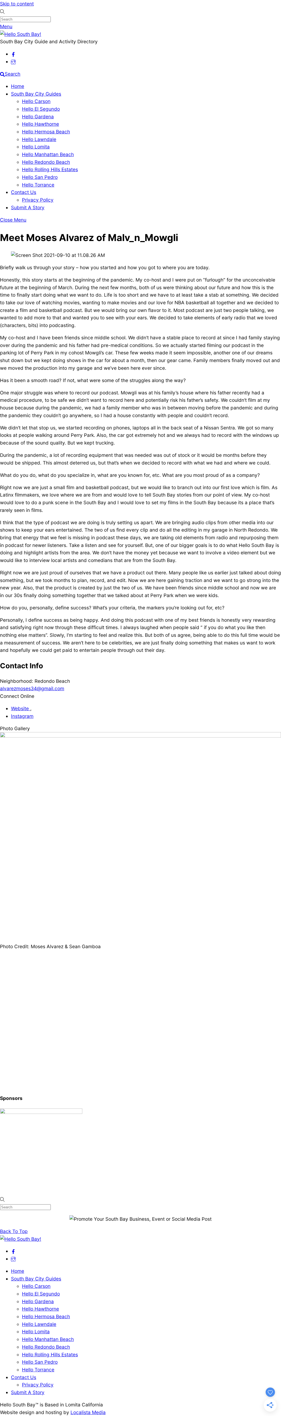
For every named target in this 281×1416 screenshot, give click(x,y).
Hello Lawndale (39, 139)
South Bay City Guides (36, 94)
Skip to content (17, 4)
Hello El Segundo (41, 109)
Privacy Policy (38, 200)
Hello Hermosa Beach (46, 131)
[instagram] (13, 61)
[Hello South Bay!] (20, 34)
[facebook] (13, 54)
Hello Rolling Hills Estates (50, 169)
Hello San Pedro (40, 177)
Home (17, 86)
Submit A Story (27, 207)
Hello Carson (36, 101)
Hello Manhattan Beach (48, 154)
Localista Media (88, 1412)
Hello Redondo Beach (46, 162)
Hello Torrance (38, 185)
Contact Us (23, 192)
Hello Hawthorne (40, 124)
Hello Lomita (36, 147)
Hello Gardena (38, 116)
